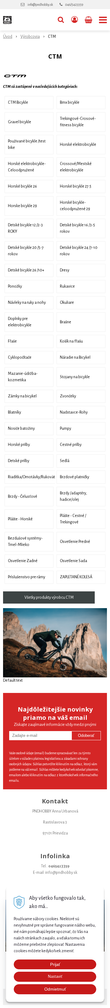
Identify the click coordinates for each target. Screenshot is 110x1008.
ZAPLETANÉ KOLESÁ (76, 577)
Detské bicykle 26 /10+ (26, 270)
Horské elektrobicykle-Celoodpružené (27, 167)
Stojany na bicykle (75, 377)
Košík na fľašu (71, 341)
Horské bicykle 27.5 (75, 186)
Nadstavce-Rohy (74, 412)
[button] (60, 20)
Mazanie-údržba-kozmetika (23, 376)
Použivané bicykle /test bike (27, 144)
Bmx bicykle (69, 102)
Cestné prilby (71, 445)
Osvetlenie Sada (73, 561)
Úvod (7, 36)
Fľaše (12, 341)
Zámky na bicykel (22, 396)
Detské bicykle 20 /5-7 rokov (26, 251)
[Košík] (89, 20)
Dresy (64, 270)
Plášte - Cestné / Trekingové (73, 519)
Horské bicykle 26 (22, 186)
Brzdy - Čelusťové (22, 496)
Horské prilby (19, 445)
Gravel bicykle (19, 122)
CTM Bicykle (18, 102)
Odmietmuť (55, 989)
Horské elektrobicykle (78, 144)
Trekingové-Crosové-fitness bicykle (78, 122)
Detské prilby (18, 461)
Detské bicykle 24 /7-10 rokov (78, 251)
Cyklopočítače (19, 357)
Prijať (55, 964)
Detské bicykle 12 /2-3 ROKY (25, 228)
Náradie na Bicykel (75, 357)
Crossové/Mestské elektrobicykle (76, 167)
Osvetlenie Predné (75, 542)
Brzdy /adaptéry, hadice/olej (73, 496)
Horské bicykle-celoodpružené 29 (75, 205)
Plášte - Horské (20, 519)
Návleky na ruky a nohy (27, 302)
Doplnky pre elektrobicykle (19, 322)
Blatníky (14, 412)
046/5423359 (74, 4)
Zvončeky (68, 396)
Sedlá (64, 461)
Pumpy (65, 428)
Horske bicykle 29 (22, 206)
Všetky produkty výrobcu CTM (49, 597)
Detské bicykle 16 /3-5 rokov (77, 228)
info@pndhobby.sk (40, 4)
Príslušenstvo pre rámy (26, 577)
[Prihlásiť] (74, 20)
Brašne (65, 322)
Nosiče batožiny (21, 428)
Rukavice (67, 286)
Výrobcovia (30, 36)
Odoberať (86, 735)
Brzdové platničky (74, 477)
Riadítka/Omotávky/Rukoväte (32, 477)
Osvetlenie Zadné (23, 561)
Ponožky (15, 286)
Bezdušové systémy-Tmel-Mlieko (25, 541)
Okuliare (67, 302)
